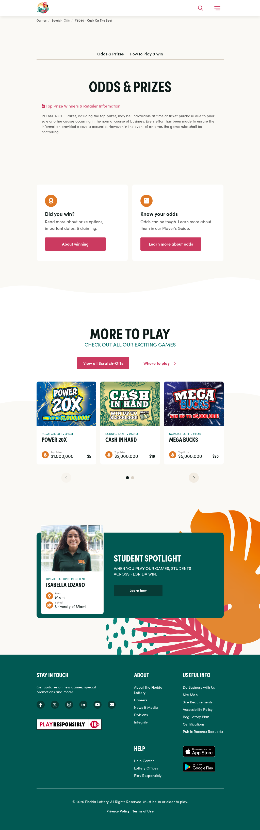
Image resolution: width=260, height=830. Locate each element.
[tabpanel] (130, 107)
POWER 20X (54, 439)
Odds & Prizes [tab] (110, 53)
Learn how (138, 590)
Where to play (156, 363)
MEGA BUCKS (183, 439)
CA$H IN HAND (121, 439)
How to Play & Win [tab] (146, 53)
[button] (127, 477)
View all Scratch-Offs (103, 363)
